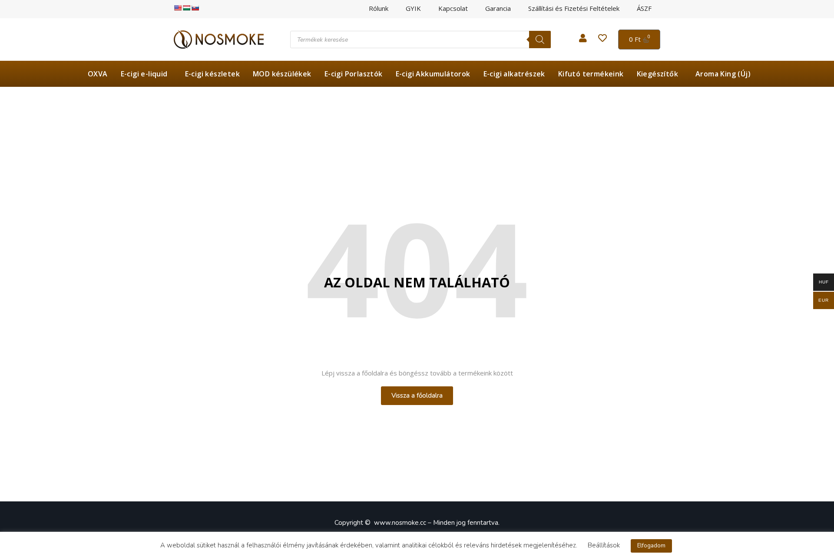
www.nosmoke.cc (400, 522)
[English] (178, 7)
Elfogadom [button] (651, 546)
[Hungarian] (186, 7)
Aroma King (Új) (723, 74)
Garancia (498, 8)
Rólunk (378, 8)
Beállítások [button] (604, 545)
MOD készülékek (282, 74)
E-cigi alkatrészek (514, 74)
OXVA (98, 74)
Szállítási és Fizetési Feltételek (573, 8)
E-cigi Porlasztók (353, 74)
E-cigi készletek (212, 74)
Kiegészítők (657, 74)
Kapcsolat (453, 8)
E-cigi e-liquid (144, 74)
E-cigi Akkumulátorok (433, 74)
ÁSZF (644, 8)
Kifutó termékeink (591, 74)
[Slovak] (195, 7)
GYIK (413, 8)
